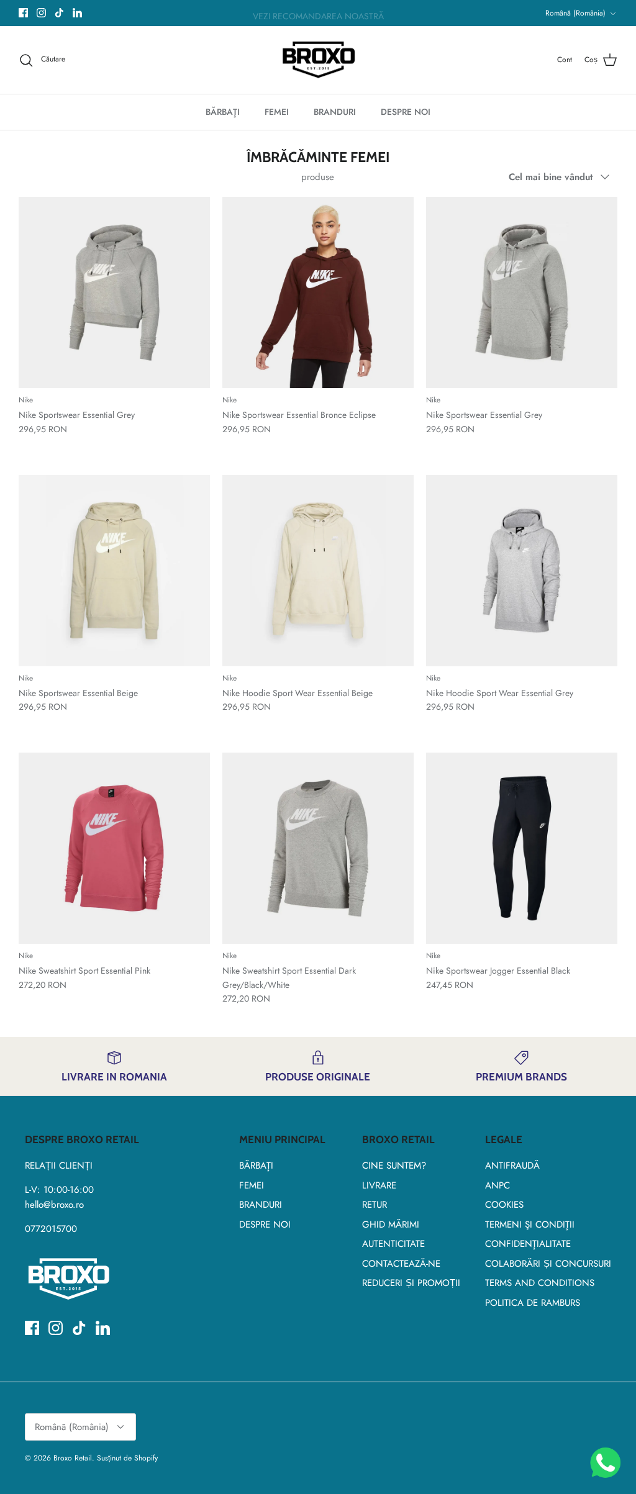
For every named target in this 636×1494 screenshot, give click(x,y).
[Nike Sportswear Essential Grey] (114, 292)
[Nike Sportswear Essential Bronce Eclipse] (318, 292)
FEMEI (277, 112)
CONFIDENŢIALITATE (528, 1244)
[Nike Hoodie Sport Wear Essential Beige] (318, 570)
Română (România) (575, 13)
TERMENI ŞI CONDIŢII (530, 1224)
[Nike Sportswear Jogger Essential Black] (521, 848)
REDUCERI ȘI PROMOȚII (411, 1283)
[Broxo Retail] (318, 60)
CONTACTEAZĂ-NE (401, 1263)
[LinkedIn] (77, 12)
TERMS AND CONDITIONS (539, 1283)
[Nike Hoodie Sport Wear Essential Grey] (521, 570)
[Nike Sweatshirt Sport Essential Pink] (114, 848)
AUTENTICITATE (393, 1244)
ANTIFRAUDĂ (512, 1165)
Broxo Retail (72, 1458)
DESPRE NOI (405, 112)
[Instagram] (41, 12)
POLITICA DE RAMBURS (532, 1303)
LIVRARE (379, 1185)
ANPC (497, 1185)
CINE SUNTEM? (394, 1165)
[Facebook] (23, 12)
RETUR (374, 1204)
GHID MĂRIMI (390, 1224)
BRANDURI (335, 112)
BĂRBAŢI (223, 112)
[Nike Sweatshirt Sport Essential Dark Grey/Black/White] (318, 848)
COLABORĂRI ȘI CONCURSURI (548, 1263)
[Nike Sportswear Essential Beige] (114, 570)
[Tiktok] (59, 12)
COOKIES (504, 1204)
